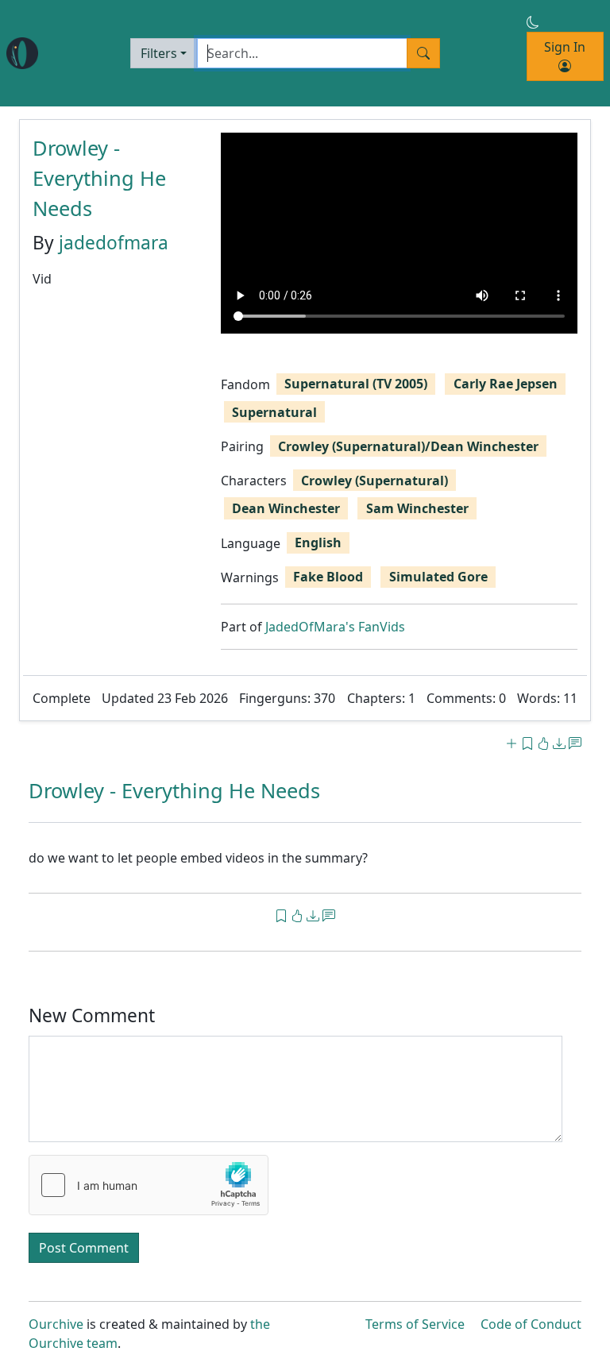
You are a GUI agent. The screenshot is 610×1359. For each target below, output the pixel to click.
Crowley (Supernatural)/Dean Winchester (408, 446)
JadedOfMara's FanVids (335, 626)
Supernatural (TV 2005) (355, 383)
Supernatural (274, 412)
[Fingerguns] (545, 743)
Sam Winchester (417, 508)
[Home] (22, 53)
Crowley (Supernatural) (374, 480)
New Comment (92, 1015)
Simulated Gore (438, 576)
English (318, 542)
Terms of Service (415, 1324)
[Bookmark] (527, 743)
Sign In (564, 47)
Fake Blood (328, 576)
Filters (159, 53)
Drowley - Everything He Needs (99, 178)
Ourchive (56, 1324)
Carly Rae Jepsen (506, 383)
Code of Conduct (531, 1324)
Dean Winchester (286, 508)
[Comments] (575, 743)
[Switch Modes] (533, 22)
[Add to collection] (511, 743)
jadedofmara (113, 242)
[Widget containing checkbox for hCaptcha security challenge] (148, 1185)
